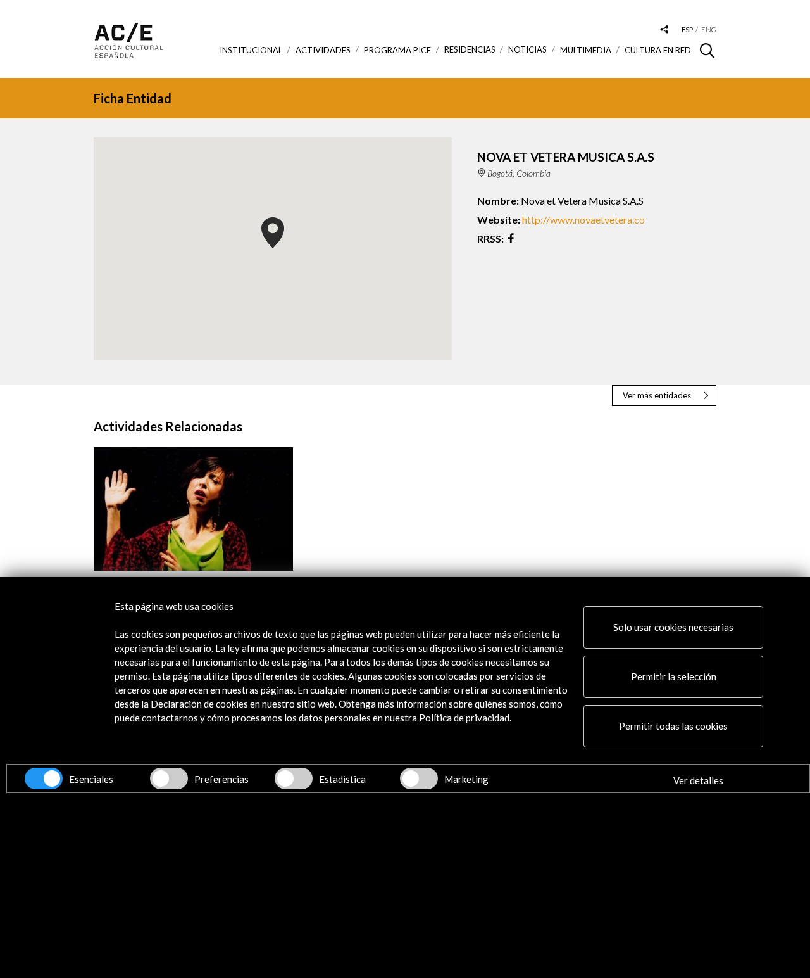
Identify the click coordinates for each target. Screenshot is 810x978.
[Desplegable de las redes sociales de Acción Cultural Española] (664, 30)
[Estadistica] (294, 778)
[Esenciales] (44, 778)
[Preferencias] (169, 778)
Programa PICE (397, 50)
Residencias (469, 50)
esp (687, 29)
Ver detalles (698, 780)
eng (708, 29)
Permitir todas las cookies (673, 726)
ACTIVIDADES (323, 50)
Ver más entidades (657, 395)
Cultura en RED (658, 50)
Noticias (527, 50)
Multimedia (585, 50)
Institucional (251, 50)
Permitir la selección (673, 676)
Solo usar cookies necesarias (673, 627)
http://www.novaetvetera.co (583, 219)
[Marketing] (419, 778)
